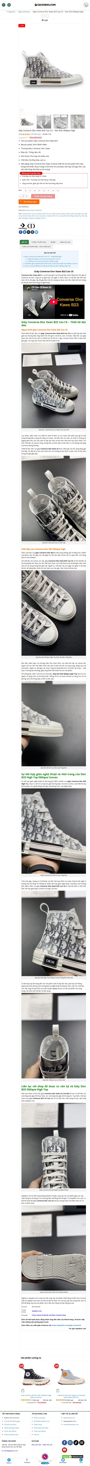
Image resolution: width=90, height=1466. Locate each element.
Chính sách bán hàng (41, 1428)
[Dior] (31, 226)
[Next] (87, 1384)
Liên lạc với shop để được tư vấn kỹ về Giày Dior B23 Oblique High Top (47, 266)
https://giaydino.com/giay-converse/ (66, 1325)
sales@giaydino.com (10, 1451)
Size (20, 190)
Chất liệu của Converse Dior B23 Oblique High (41, 261)
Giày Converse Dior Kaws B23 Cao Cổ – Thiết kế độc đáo (42, 256)
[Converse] (23, 226)
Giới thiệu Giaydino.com (42, 1421)
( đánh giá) (35, 134)
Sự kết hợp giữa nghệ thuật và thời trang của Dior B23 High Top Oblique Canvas (50, 263)
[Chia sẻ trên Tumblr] (32, 232)
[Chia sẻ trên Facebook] (20, 232)
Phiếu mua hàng (39, 1418)
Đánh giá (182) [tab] (65, 242)
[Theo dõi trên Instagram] (70, 1442)
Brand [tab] (53, 242)
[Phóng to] (21, 110)
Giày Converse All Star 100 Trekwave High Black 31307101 (36, 1396)
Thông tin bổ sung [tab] (38, 242)
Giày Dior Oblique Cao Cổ (37, 218)
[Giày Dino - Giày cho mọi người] (45, 5)
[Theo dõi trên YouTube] (64, 1450)
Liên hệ (36, 1435)
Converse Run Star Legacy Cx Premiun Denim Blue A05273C (71, 1396)
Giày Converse (24, 11)
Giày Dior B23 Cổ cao (53, 216)
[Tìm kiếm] (9, 5)
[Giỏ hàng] (86, 5)
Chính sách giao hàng (11, 1428)
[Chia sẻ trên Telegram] (36, 232)
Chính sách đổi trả (10, 1431)
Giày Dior (39, 210)
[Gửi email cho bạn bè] (28, 232)
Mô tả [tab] (24, 242)
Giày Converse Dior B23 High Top (72, 214)
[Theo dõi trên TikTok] (76, 1442)
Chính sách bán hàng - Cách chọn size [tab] (36, 247)
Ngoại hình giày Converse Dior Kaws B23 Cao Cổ (42, 259)
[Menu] (3, 5)
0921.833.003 (36, 1445)
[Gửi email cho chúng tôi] (81, 1442)
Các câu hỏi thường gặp (12, 1421)
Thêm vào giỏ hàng (43, 196)
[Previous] (20, 1384)
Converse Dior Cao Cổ (29, 214)
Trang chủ (11, 11)
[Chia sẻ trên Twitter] (24, 232)
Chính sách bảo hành (11, 1435)
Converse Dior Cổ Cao (44, 214)
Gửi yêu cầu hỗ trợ (10, 1424)
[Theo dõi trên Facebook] (64, 1442)
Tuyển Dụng (38, 1424)
